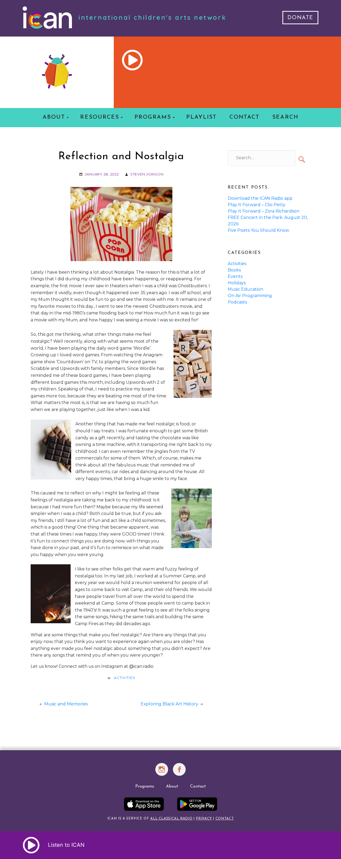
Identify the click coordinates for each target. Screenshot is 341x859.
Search (285, 117)
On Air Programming (250, 295)
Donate (300, 18)
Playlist (201, 117)
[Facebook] (179, 772)
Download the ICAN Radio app (260, 198)
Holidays (237, 282)
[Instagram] (162, 772)
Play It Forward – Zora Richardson (263, 211)
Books (234, 270)
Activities (124, 678)
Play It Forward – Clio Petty (256, 204)
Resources (99, 117)
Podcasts (237, 302)
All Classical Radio (171, 818)
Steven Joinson (147, 174)
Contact (244, 117)
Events (235, 276)
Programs (153, 117)
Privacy (204, 818)
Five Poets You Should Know (258, 230)
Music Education (245, 289)
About (54, 117)
